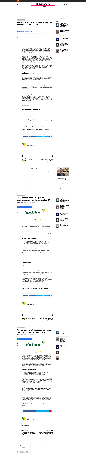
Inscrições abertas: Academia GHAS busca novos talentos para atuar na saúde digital (64, 25)
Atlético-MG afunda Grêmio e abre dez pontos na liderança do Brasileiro (35, 170)
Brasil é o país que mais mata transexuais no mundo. (33, 373)
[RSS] (68, 5)
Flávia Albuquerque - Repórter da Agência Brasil (38, 403)
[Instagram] (66, 5)
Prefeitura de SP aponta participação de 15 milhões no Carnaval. (35, 241)
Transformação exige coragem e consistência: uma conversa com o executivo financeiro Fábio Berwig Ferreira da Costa (63, 181)
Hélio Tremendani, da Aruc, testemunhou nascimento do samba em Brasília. (36, 242)
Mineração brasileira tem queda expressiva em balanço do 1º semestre (22, 170)
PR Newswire (46, 445)
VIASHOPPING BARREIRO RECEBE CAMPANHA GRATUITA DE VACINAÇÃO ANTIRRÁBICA (64, 32)
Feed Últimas (41, 129)
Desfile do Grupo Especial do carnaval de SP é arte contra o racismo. (35, 243)
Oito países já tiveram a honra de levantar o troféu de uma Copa (49, 170)
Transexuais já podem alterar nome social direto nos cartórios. (34, 374)
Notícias (24, 327)
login (29, 152)
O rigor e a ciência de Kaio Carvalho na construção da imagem (64, 44)
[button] (17, 4)
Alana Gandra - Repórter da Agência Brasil (28, 129)
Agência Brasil (29, 145)
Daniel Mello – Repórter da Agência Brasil (31, 288)
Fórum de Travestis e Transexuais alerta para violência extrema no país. (36, 372)
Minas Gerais (47, 129)
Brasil (37, 129)
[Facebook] (64, 5)
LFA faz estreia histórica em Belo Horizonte (64, 39)
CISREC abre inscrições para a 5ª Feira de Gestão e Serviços (64, 50)
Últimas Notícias (40, 445)
